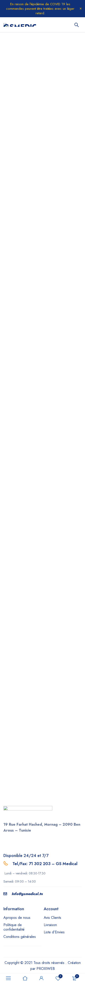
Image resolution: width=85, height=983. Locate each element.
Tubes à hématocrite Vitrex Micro (61, 477)
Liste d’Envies (54, 932)
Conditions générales (19, 936)
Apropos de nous (16, 917)
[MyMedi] (42, 253)
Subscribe (42, 786)
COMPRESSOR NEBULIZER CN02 (60, 545)
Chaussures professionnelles (19, 333)
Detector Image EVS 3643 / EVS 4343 (62, 614)
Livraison (50, 924)
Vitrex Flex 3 (55, 405)
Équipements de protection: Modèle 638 (60, 337)
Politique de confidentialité (13, 927)
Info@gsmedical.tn (27, 893)
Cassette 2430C (20, 542)
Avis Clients (52, 917)
